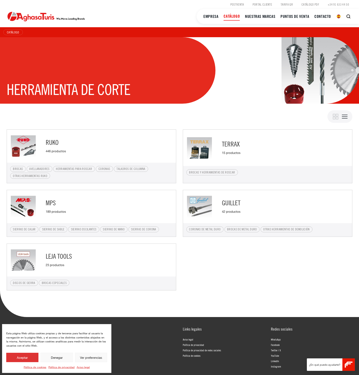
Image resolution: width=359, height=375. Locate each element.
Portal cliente (262, 4)
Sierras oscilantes (84, 229)
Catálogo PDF (310, 4)
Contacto (322, 16)
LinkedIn (275, 361)
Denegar (57, 357)
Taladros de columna (131, 169)
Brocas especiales (54, 283)
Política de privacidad (61, 367)
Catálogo (232, 16)
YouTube (275, 355)
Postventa (237, 4)
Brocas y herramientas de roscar (212, 172)
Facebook (275, 345)
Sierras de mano (114, 229)
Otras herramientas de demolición (286, 229)
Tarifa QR (287, 4)
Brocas (18, 169)
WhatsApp (276, 339)
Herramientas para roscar (74, 169)
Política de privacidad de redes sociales (202, 350)
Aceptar (22, 357)
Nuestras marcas (260, 16)
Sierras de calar (24, 229)
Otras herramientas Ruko (30, 176)
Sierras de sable (53, 229)
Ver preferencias (91, 357)
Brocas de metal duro (242, 229)
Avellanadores (39, 169)
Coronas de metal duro (205, 229)
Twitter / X (276, 350)
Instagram (276, 366)
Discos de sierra (24, 283)
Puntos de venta (294, 16)
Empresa (210, 16)
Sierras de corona (143, 229)
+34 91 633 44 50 (338, 4)
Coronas (104, 169)
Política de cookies (35, 367)
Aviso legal (83, 367)
